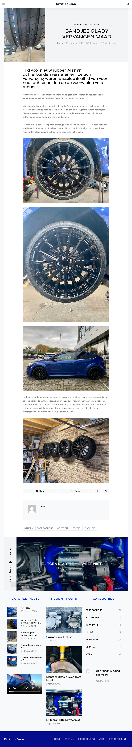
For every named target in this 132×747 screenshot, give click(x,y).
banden (28, 528)
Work (89, 654)
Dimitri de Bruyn (66, 4)
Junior (89, 632)
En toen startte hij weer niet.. (72, 564)
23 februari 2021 (29, 663)
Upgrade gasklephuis (59, 637)
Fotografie (92, 617)
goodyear (63, 528)
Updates (90, 647)
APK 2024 (25, 608)
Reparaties (94, 24)
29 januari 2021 (53, 684)
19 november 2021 (29, 638)
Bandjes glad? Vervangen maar (29, 633)
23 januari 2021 (53, 723)
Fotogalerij (116, 739)
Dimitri (60, 43)
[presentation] (13, 584)
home (57, 739)
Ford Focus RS (80, 24)
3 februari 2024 (28, 626)
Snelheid (90, 528)
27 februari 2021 (29, 651)
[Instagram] (125, 739)
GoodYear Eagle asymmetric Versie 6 (31, 621)
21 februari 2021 (53, 640)
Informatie (92, 625)
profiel (77, 528)
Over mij (69, 739)
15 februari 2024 (29, 611)
